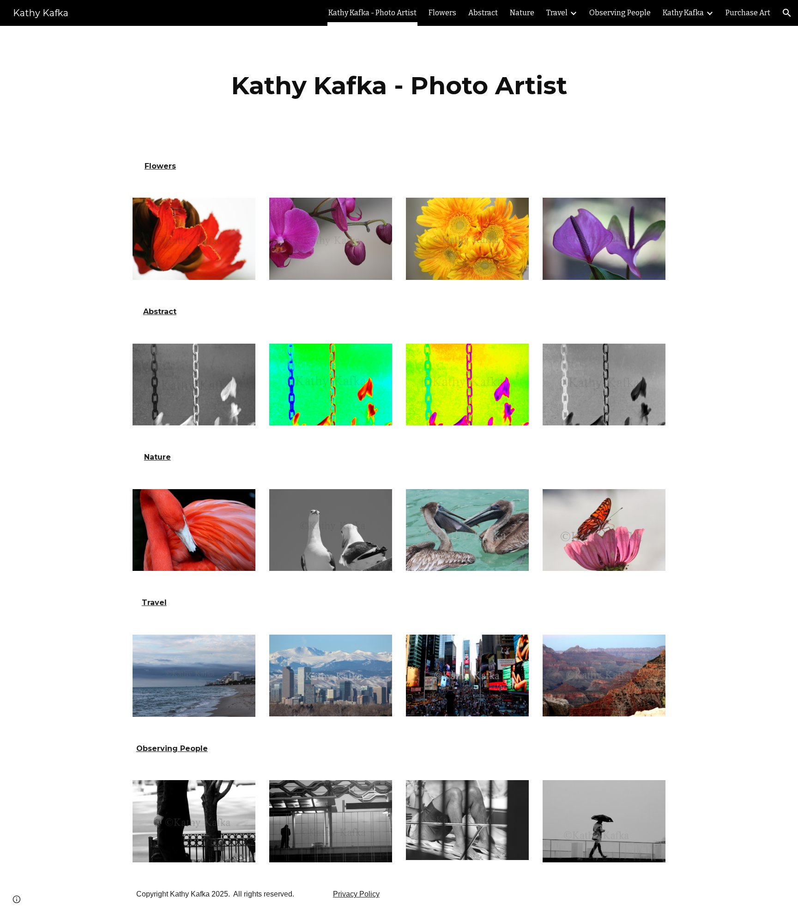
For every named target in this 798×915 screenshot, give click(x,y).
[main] (399, 86)
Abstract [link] (483, 12)
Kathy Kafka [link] (683, 12)
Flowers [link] (442, 12)
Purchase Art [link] (747, 12)
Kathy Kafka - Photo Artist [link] (372, 12)
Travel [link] (557, 12)
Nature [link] (522, 12)
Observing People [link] (620, 12)
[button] (787, 13)
